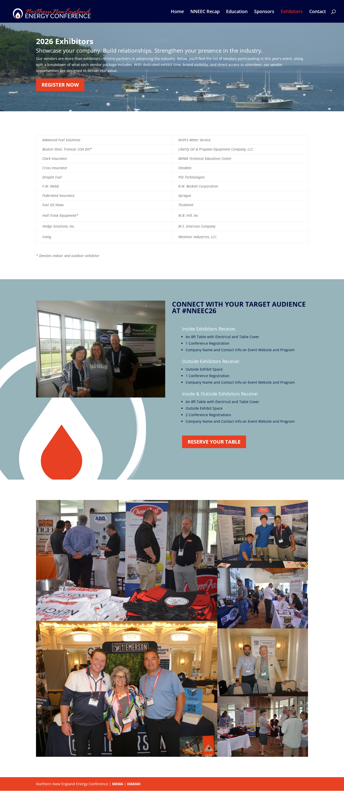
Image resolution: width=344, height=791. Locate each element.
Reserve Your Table (214, 441)
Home (177, 12)
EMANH (134, 783)
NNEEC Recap (205, 12)
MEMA (117, 783)
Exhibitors (292, 12)
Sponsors (264, 12)
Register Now (60, 84)
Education (237, 12)
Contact (317, 12)
